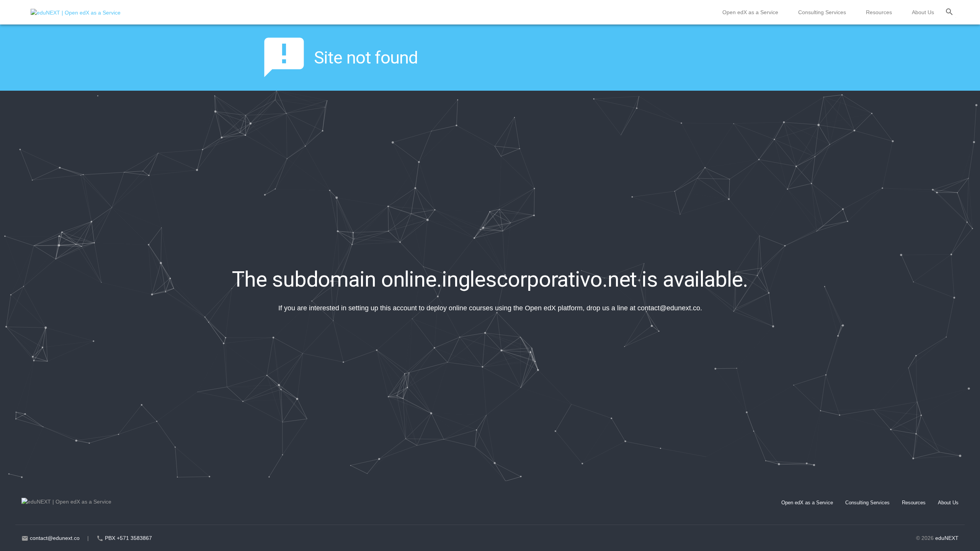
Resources (879, 12)
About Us (923, 12)
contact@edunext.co (668, 308)
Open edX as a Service (750, 12)
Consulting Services (822, 12)
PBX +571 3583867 (128, 538)
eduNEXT (947, 538)
